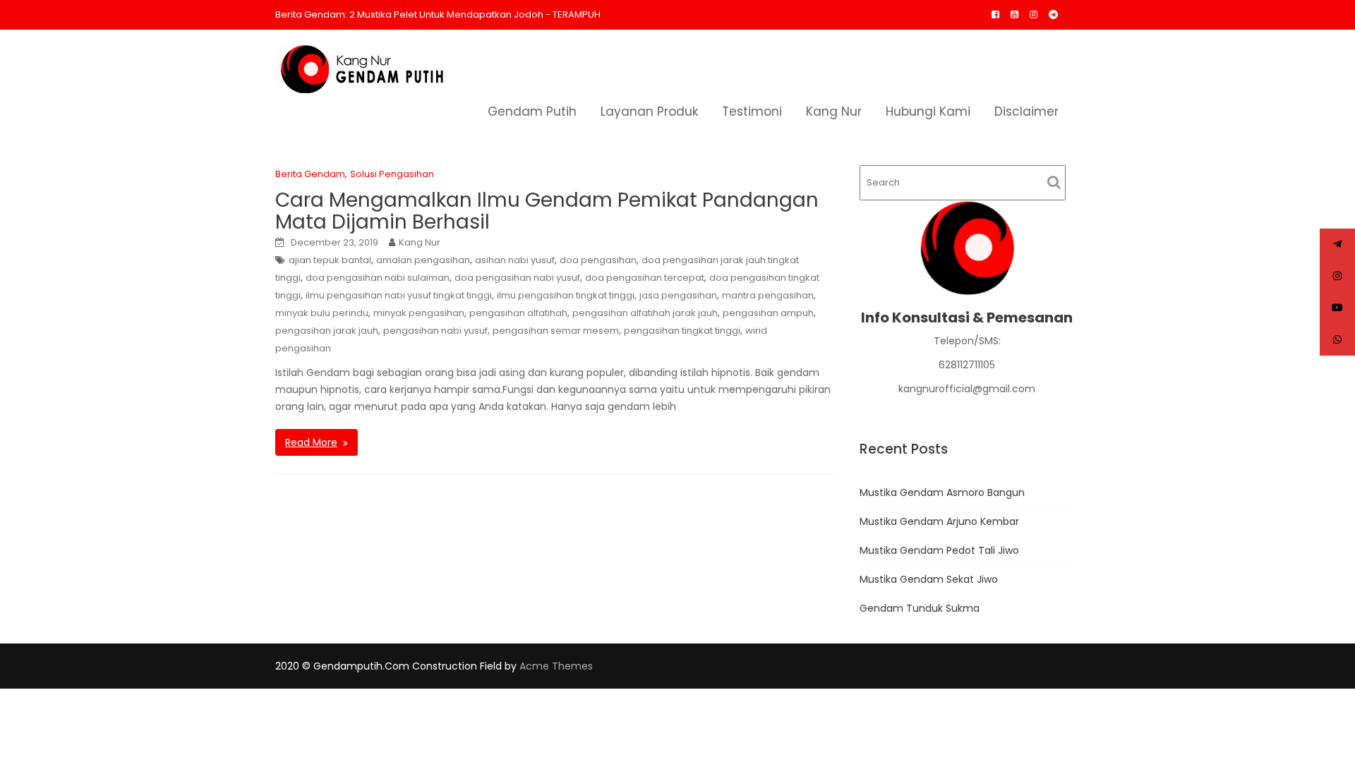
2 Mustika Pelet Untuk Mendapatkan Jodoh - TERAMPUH (475, 14)
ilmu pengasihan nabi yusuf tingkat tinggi (399, 295)
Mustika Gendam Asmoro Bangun (942, 492)
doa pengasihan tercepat (644, 277)
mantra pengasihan (768, 295)
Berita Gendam (310, 174)
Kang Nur (834, 111)
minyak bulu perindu (321, 313)
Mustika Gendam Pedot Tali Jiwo (939, 550)
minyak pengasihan (418, 313)
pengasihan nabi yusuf (435, 330)
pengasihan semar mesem (556, 330)
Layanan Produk (649, 111)
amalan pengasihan (423, 260)
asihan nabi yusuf (515, 260)
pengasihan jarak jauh (326, 330)
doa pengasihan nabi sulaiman (378, 277)
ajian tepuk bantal (330, 260)
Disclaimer (1026, 111)
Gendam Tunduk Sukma (920, 608)
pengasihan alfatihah (518, 313)
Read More (311, 442)
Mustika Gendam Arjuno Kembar (939, 521)
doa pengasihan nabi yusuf (517, 277)
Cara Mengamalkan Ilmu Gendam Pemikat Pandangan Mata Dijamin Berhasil (547, 211)
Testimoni (752, 111)
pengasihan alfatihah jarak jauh (645, 313)
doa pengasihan (598, 260)
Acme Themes (556, 666)
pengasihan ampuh (768, 313)
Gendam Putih (532, 111)
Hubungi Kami (928, 111)
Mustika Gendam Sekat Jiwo (929, 579)
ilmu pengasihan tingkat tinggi (565, 295)
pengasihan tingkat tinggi (682, 330)
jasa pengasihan (678, 295)
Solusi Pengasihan (392, 174)
